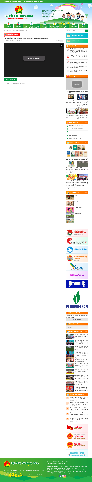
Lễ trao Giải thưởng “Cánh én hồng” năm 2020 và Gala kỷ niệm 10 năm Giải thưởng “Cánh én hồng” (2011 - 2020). (71, 184)
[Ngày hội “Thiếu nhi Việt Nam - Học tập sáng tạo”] (70, 371)
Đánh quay (76, 195)
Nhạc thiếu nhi (73, 122)
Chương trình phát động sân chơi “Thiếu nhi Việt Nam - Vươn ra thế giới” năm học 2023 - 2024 (79, 403)
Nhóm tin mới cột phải (75, 331)
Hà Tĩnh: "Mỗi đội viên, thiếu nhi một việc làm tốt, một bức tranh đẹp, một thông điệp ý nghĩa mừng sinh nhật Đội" (79, 419)
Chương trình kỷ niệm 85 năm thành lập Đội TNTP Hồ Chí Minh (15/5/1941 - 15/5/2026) (81, 354)
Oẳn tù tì (76, 201)
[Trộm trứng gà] (70, 215)
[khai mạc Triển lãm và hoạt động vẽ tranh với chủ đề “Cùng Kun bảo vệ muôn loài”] (70, 336)
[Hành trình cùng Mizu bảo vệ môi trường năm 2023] (77, 84)
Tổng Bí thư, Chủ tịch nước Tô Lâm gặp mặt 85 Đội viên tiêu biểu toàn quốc (81, 359)
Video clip (72, 76)
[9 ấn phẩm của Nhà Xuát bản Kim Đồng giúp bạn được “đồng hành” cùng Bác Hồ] (77, 151)
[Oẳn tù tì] (70, 203)
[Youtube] (63, 476)
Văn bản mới (72, 46)
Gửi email (16, 83)
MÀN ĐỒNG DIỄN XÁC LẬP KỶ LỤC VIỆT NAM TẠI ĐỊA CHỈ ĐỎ (81, 348)
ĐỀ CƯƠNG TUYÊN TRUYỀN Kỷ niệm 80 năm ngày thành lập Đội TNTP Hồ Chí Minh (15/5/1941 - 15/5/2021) (79, 413)
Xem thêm (84, 45)
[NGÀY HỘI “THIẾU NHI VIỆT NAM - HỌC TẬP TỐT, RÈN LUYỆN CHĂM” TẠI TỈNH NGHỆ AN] (70, 365)
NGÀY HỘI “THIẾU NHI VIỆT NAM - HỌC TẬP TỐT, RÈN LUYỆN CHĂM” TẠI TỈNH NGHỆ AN (81, 365)
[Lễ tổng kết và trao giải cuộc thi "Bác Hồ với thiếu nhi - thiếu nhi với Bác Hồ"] (82, 177)
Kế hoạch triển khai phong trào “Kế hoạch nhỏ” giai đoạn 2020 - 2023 (79, 398)
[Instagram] (65, 476)
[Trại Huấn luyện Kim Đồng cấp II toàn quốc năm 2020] (82, 164)
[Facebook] (60, 476)
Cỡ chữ (58, 40)
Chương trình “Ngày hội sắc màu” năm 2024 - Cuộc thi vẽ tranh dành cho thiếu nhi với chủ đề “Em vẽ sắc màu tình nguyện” (79, 408)
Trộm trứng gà (77, 213)
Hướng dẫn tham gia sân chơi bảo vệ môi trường (78, 71)
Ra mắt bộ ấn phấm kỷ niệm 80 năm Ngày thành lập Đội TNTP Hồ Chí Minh (71, 170)
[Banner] (46, 14)
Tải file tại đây (9, 79)
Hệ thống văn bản (15, 30)
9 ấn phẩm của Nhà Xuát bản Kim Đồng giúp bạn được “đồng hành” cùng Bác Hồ (77, 158)
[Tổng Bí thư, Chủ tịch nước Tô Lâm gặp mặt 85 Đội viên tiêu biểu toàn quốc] (70, 359)
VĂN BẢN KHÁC (23, 30)
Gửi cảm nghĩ (78, 319)
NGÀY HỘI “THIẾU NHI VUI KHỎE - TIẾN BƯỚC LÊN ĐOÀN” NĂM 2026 (81, 383)
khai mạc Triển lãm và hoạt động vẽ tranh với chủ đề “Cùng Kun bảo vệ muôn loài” (81, 336)
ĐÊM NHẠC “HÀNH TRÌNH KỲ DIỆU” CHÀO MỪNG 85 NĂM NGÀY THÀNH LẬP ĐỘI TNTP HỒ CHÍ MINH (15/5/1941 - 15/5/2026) (81, 377)
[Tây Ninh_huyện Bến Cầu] (71, 111)
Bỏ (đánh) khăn (78, 207)
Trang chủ (7, 30)
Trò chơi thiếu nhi (74, 192)
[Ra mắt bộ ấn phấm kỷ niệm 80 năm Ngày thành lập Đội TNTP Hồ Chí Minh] (71, 164)
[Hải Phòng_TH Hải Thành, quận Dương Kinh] (82, 111)
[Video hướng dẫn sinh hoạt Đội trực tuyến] (71, 97)
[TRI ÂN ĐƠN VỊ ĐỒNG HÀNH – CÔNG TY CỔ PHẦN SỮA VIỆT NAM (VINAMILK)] (70, 342)
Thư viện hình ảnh (74, 143)
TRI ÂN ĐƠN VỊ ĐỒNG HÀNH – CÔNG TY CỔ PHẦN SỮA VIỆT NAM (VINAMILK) (81, 342)
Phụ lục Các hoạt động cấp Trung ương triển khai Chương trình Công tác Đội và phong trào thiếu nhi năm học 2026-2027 (78, 50)
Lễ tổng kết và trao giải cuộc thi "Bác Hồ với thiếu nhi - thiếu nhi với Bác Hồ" (82, 183)
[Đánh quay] (70, 197)
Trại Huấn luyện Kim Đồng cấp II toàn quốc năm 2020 (82, 169)
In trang (23, 83)
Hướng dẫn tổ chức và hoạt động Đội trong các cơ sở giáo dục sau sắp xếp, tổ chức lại (78, 62)
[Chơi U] (70, 220)
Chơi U (76, 219)
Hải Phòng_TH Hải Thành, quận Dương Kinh (82, 117)
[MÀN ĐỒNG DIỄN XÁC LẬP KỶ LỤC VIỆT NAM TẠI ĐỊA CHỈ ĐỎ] (70, 348)
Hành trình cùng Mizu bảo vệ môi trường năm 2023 (77, 92)
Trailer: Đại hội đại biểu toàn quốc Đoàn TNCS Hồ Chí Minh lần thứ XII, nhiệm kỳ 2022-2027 (82, 104)
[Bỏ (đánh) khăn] (70, 209)
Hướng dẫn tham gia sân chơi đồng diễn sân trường (78, 67)
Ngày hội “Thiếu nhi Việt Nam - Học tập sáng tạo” (81, 370)
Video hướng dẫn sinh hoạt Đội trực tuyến (71, 101)
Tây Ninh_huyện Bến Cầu (71, 116)
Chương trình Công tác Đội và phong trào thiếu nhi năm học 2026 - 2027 (78, 57)
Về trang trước (8, 83)
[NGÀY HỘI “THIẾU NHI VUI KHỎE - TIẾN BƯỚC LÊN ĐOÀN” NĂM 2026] (70, 383)
